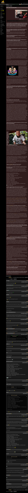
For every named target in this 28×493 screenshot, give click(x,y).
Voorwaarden (2, 33)
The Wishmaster (14, 199)
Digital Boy (21, 201)
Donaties (1, 30)
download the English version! (22, 20)
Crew (1, 28)
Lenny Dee (22, 81)
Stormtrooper (21, 198)
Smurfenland (11, 205)
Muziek (1, 22)
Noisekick (13, 198)
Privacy (1, 34)
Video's (1, 16)
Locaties (1, 24)
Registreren (1, 6)
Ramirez (15, 201)
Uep (11, 106)
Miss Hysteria (14, 221)
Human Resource (9, 201)
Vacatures (1, 29)
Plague (18, 199)
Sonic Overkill (25, 198)
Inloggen (1, 5)
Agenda (1, 9)
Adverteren (1, 32)
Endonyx (10, 237)
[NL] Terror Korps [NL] (14, 395)
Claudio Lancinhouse (9, 199)
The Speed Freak (16, 198)
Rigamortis (15, 213)
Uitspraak (8, 395)
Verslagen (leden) (2, 21)
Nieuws (1, 8)
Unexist (12, 201)
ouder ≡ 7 (26, 277)
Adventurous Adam (21, 214)
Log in (11, 491)
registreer (15, 491)
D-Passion (23, 197)
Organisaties (2, 25)
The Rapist (22, 219)
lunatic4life (11, 164)
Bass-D (15, 220)
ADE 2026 (2, 10)
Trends (1, 14)
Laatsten (10, 277)
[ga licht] (20, 4)
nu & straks (2, 11)
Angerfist (17, 197)
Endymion (20, 197)
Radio (1, 18)
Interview (7, 4)
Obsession (25, 210)
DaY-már (10, 198)
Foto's (1, 15)
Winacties (2, 13)
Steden (1, 26)
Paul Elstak (17, 201)
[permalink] (26, 280)
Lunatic (11, 221)
